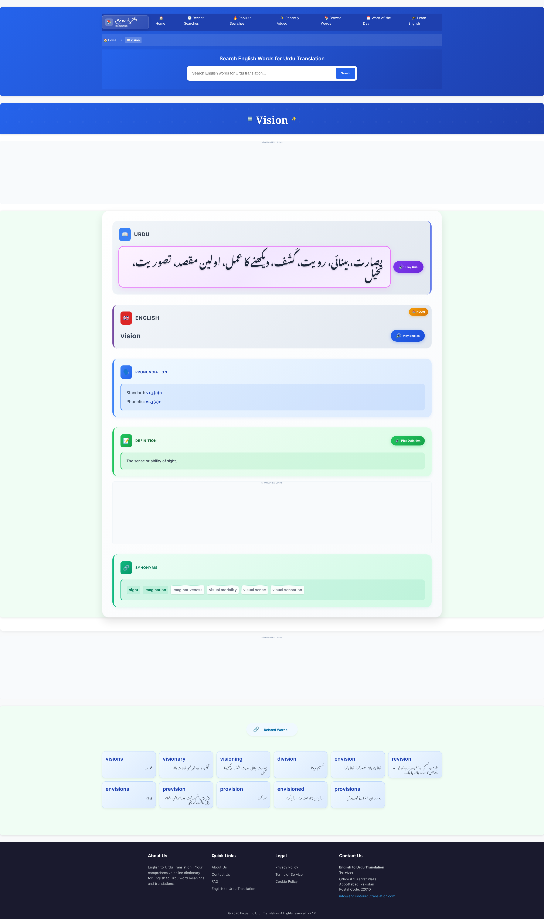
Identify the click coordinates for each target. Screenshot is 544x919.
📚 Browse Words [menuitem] (331, 20)
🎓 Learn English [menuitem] (417, 20)
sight (133, 590)
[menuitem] (125, 22)
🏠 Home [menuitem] (160, 20)
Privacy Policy (286, 867)
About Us (219, 867)
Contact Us (221, 874)
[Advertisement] (272, 174)
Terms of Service (289, 874)
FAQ (215, 881)
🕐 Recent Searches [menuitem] (194, 20)
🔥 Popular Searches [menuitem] (240, 20)
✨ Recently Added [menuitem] (288, 20)
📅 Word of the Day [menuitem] (377, 20)
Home (112, 40)
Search (345, 73)
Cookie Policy (286, 881)
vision (135, 40)
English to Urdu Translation (233, 889)
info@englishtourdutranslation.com (367, 896)
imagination (155, 590)
